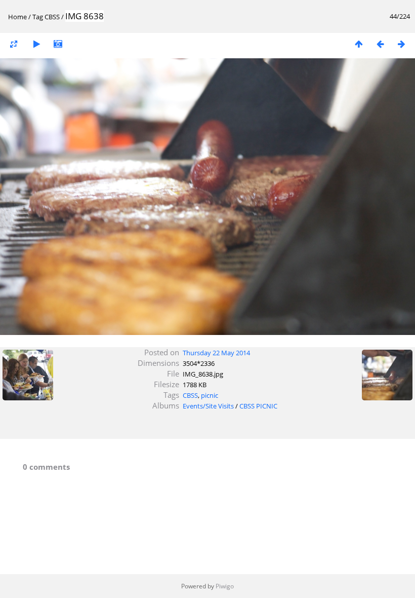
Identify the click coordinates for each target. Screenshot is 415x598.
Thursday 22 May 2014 (216, 352)
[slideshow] (36, 44)
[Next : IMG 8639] (401, 44)
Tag (37, 16)
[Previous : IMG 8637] (380, 44)
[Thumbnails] (358, 44)
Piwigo (225, 586)
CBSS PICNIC (258, 405)
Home (17, 16)
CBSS (52, 16)
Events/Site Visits (208, 405)
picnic (209, 395)
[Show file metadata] (57, 44)
